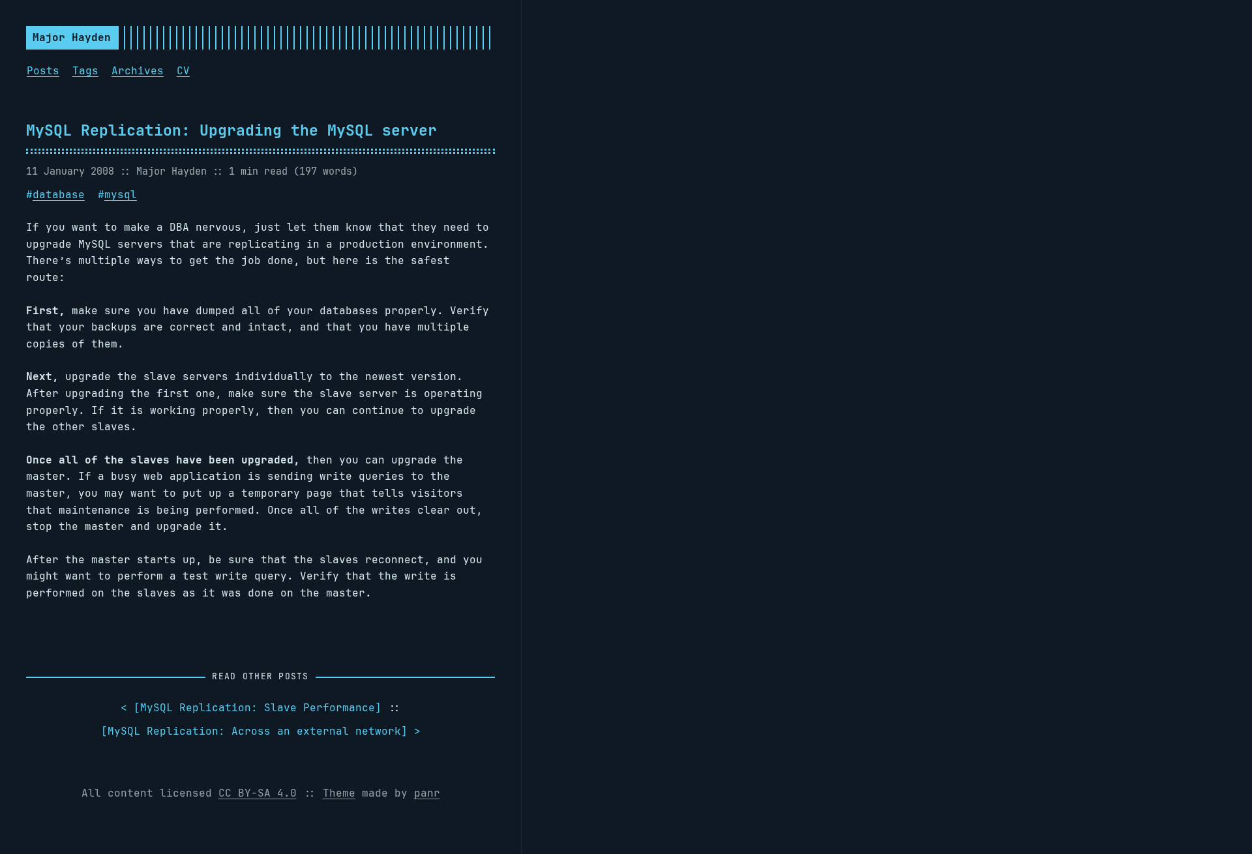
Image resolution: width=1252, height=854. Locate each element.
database (59, 194)
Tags (85, 71)
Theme (339, 793)
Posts (43, 71)
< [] (251, 707)
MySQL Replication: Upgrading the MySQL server (231, 130)
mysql (120, 194)
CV (183, 71)
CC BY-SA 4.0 (257, 793)
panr (427, 793)
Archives (138, 71)
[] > (261, 731)
